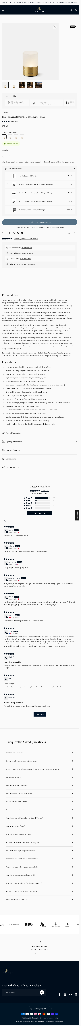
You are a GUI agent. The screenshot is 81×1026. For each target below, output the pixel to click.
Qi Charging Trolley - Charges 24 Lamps (32, 210)
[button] (6, 121)
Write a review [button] (39, 513)
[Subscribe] (42, 992)
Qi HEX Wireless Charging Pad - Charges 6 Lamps (35, 201)
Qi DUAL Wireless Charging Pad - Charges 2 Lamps (36, 193)
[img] (9, 527)
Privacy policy (34, 1021)
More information (27, 248)
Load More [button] (40, 714)
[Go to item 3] (30, 85)
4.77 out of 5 (45, 491)
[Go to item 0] (5, 85)
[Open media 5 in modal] (55, 27)
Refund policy (19, 1021)
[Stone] (22, 137)
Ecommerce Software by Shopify (49, 1018)
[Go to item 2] (22, 85)
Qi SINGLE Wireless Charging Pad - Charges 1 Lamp (36, 184)
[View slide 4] (43, 954)
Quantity (5, 150)
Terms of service (26, 1021)
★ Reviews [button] (77, 515)
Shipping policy (41, 1021)
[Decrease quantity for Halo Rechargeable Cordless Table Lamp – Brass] (4, 155)
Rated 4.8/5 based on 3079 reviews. (26, 239)
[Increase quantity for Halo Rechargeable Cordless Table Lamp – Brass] (14, 155)
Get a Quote (31, 264)
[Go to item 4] (38, 85)
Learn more (39, 2)
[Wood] (16, 137)
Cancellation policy (59, 1021)
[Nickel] (10, 137)
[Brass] (4, 137)
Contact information (50, 1021)
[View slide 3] (41, 954)
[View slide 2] (38, 954)
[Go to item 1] (13, 85)
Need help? (74, 233)
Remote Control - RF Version (28, 176)
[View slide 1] (36, 954)
